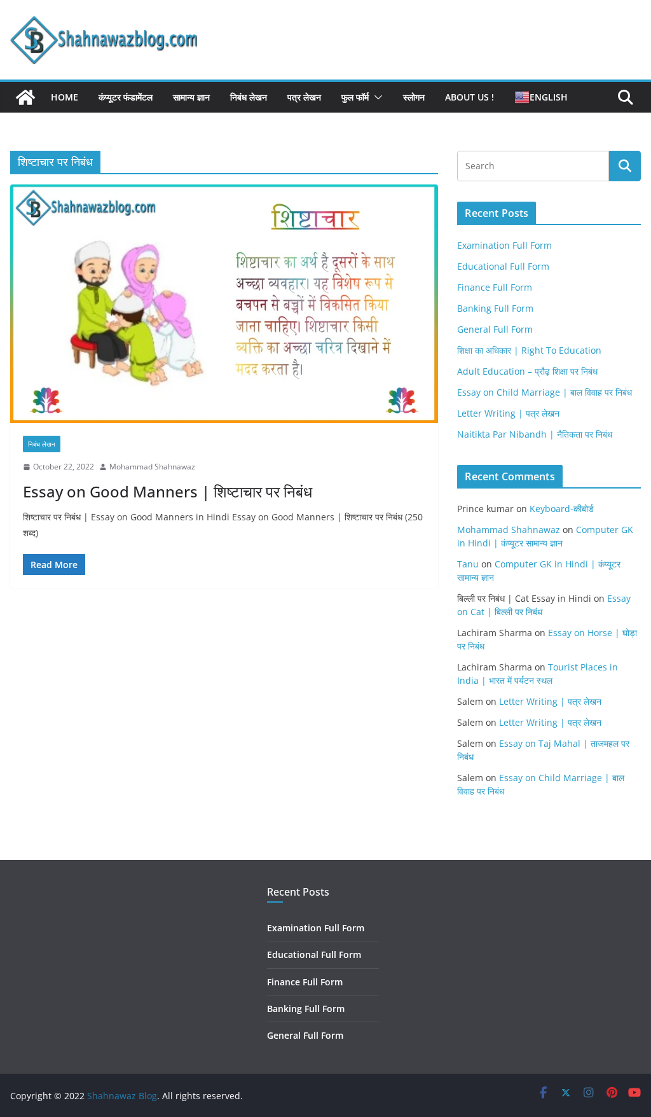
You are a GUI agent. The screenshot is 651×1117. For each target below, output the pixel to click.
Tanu (468, 564)
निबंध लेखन (248, 97)
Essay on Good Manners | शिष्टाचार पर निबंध (167, 491)
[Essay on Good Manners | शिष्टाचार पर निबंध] (224, 303)
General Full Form (495, 329)
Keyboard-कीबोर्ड (562, 509)
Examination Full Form (504, 245)
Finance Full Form (494, 287)
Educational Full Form (503, 266)
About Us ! (469, 97)
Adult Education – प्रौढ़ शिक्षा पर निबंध (527, 371)
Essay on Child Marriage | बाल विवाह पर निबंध (544, 392)
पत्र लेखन (304, 97)
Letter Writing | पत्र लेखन (508, 413)
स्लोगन (414, 97)
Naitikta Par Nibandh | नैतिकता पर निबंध (534, 434)
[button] (376, 97)
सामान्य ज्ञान (191, 97)
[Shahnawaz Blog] (25, 97)
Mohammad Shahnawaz (152, 466)
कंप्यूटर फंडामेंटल (126, 97)
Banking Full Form (495, 308)
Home (64, 97)
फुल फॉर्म (355, 97)
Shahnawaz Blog (122, 1096)
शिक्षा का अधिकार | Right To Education (529, 350)
